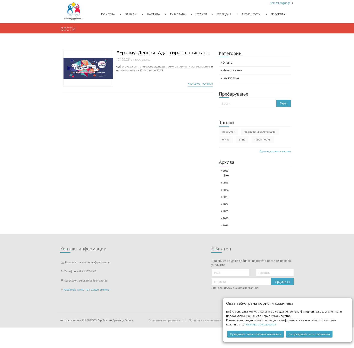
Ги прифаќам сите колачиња (309, 334)
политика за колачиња (260, 324)
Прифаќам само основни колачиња (255, 334)
